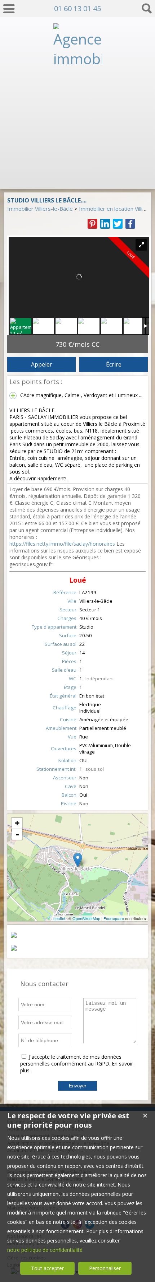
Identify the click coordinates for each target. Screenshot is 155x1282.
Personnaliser (105, 1268)
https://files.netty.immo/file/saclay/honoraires (62, 543)
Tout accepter (47, 1268)
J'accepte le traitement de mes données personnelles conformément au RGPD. (70, 1060)
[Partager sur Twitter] (118, 224)
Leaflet (59, 918)
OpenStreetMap (86, 918)
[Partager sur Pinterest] (92, 224)
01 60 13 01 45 (77, 8)
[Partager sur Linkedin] (105, 224)
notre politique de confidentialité (45, 1249)
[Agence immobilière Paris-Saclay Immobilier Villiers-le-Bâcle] (77, 177)
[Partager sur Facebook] (130, 224)
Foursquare (113, 918)
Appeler (41, 364)
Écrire (113, 364)
